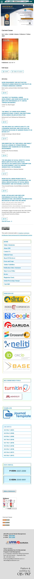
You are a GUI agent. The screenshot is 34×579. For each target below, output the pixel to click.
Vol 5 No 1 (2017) (9, 455)
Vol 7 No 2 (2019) (9, 439)
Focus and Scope (9, 261)
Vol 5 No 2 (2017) (9, 452)
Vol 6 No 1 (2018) (9, 449)
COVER (6, 71)
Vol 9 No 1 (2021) (9, 430)
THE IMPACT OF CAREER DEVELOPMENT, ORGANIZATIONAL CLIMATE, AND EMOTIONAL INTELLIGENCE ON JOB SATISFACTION (16, 113)
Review (6, 274)
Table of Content (17, 71)
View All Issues (6, 221)
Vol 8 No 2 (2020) (9, 433)
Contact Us (7, 251)
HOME (6, 241)
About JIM (7, 248)
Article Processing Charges (12, 280)
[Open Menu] (1, 1)
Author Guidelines (9, 264)
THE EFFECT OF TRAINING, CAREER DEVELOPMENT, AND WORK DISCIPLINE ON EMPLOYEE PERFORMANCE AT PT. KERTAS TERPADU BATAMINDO (15, 100)
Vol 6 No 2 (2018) (9, 446)
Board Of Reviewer (9, 258)
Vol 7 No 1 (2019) (9, 443)
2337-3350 (12, 537)
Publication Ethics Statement (12, 267)
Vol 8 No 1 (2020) (9, 436)
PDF (5, 92)
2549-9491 (12, 535)
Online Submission (9, 245)
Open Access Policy (9, 271)
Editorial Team (8, 254)
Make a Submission (9, 491)
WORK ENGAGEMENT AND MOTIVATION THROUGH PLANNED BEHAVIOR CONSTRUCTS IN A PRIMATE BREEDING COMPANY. (16, 84)
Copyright (7, 284)
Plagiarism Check (9, 277)
